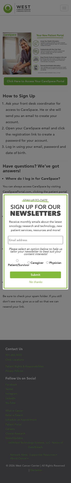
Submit (35, 274)
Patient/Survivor (17, 265)
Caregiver (37, 262)
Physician (55, 262)
